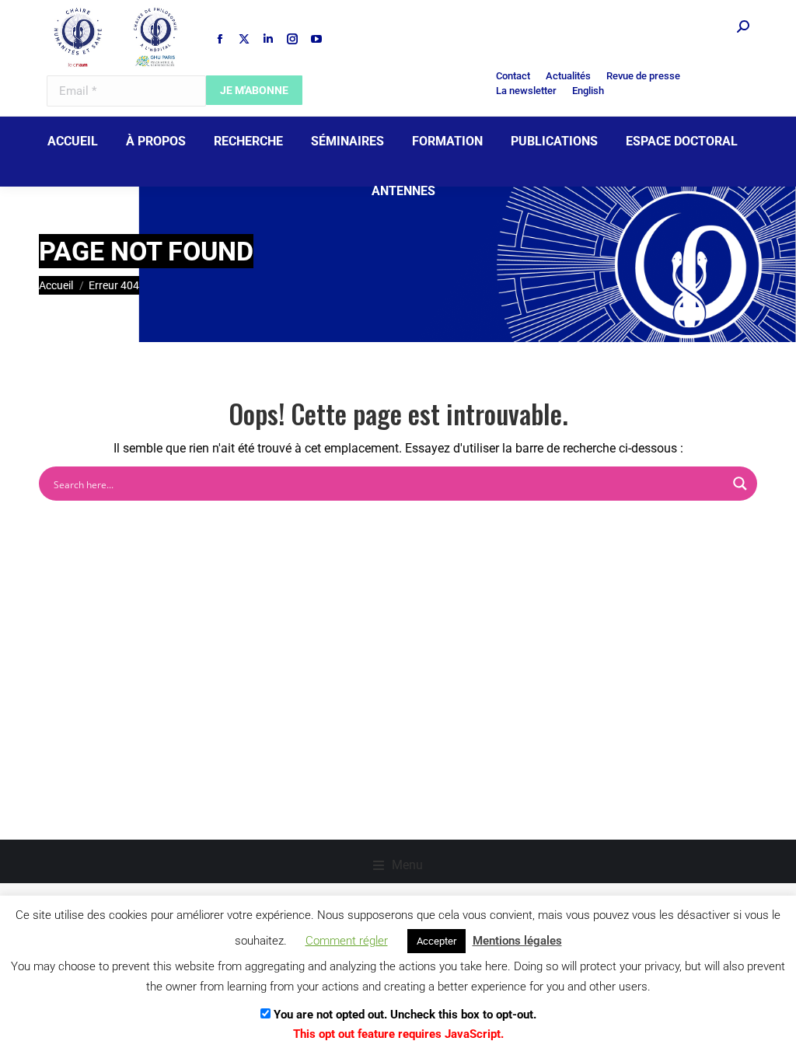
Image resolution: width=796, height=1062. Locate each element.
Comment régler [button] (346, 941)
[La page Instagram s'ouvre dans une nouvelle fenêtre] (292, 39)
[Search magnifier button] (740, 483)
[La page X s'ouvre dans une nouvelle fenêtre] (244, 39)
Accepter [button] (436, 941)
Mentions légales (517, 941)
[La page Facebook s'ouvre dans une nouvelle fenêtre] (220, 39)
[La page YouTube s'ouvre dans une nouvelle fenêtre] (316, 39)
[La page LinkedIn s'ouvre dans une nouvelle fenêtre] (268, 39)
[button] (398, 865)
